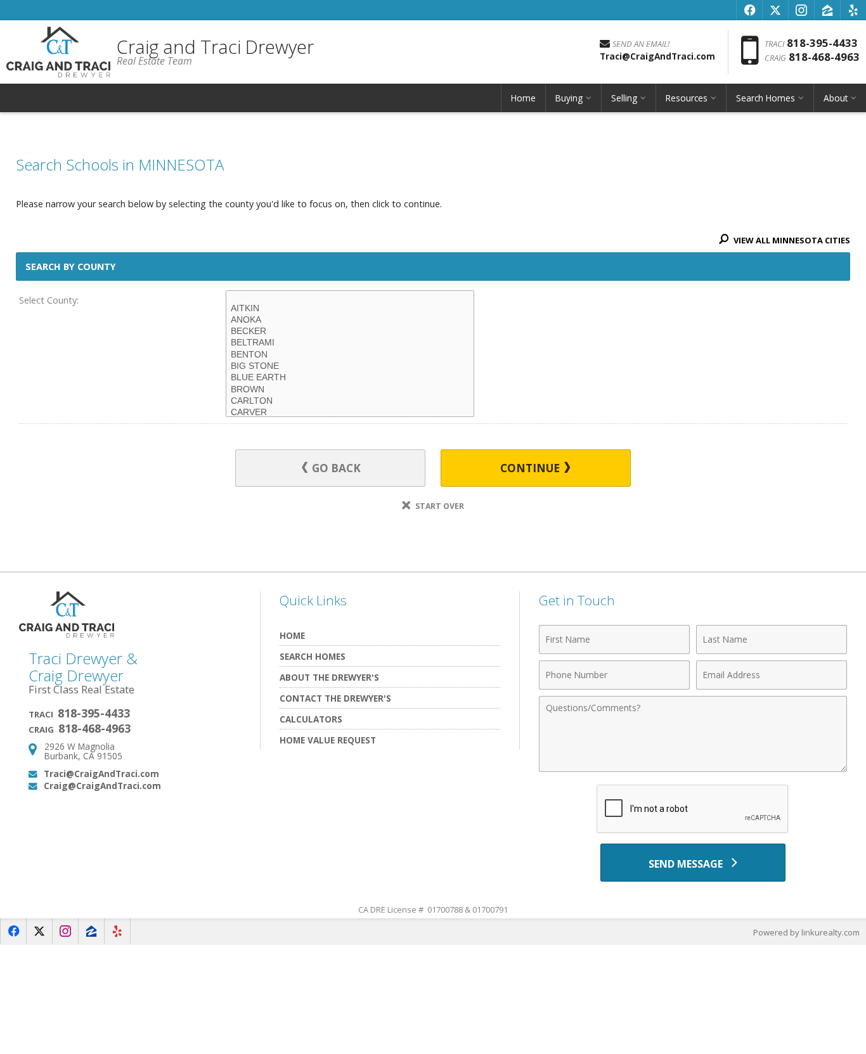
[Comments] (693, 768)
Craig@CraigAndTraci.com (102, 786)
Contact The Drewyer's (335, 698)
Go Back (335, 468)
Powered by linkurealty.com (806, 932)
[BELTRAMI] (349, 343)
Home (523, 98)
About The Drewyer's (329, 677)
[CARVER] (349, 412)
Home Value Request (328, 740)
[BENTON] (349, 355)
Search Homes (313, 656)
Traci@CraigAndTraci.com (101, 774)
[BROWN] (349, 389)
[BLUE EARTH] (349, 377)
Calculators (311, 719)
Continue (531, 468)
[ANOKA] (349, 320)
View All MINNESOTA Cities (791, 240)
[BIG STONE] (349, 366)
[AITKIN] (349, 308)
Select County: (49, 300)
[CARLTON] (349, 401)
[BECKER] (349, 331)
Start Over (438, 506)
